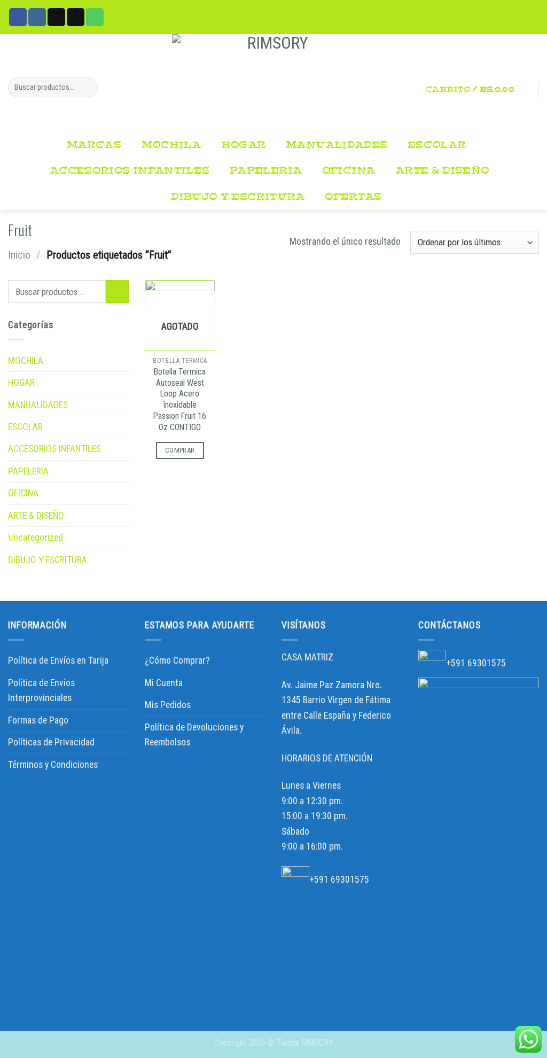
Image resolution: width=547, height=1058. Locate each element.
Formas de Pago (38, 720)
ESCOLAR (437, 145)
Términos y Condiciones (53, 764)
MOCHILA (171, 145)
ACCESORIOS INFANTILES (129, 171)
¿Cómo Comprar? (177, 660)
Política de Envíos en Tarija (58, 660)
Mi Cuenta (164, 683)
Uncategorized (35, 537)
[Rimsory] (273, 83)
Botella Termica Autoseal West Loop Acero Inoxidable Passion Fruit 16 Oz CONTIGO (179, 399)
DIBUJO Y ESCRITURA (237, 197)
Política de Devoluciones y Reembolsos (194, 735)
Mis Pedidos (168, 704)
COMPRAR (180, 450)
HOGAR (243, 145)
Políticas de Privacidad (51, 742)
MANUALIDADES (336, 145)
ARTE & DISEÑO (442, 171)
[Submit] (86, 87)
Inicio (19, 254)
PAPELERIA (266, 171)
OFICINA (349, 171)
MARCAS (94, 145)
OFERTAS (353, 197)
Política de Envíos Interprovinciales (41, 690)
